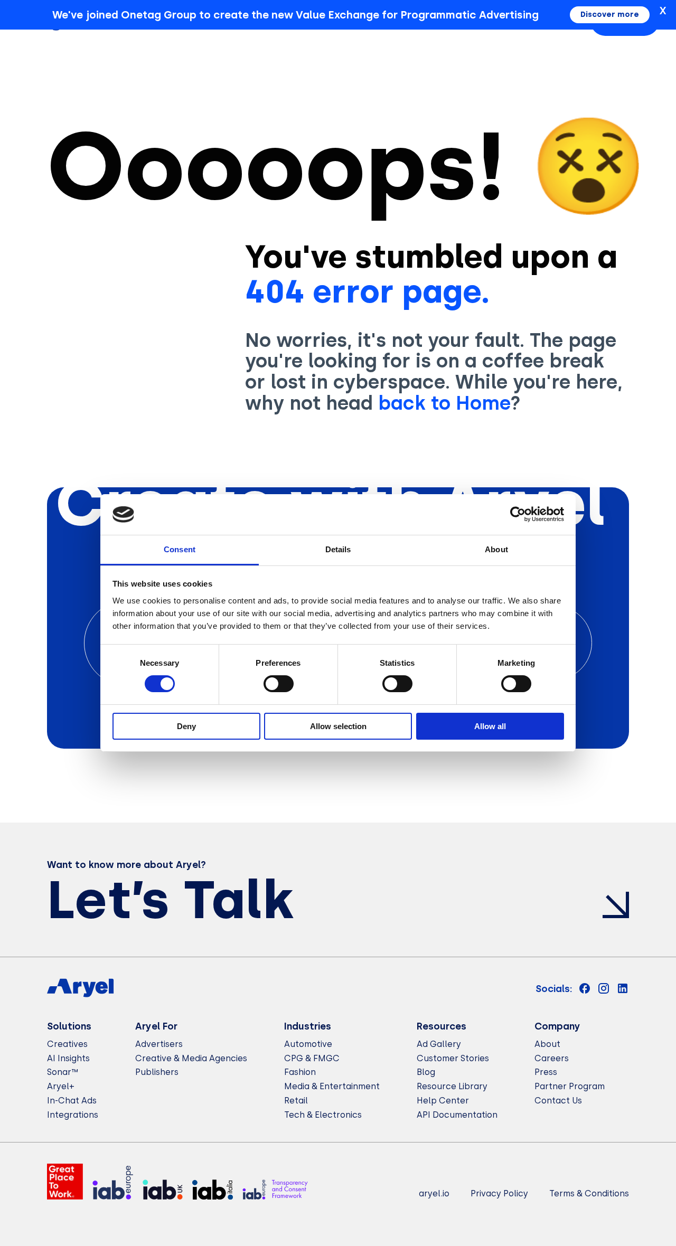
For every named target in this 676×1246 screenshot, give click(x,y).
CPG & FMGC (312, 1058)
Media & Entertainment (332, 1086)
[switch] (279, 683)
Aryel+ (60, 1086)
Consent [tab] (179, 549)
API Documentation (457, 1115)
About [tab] (496, 549)
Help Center (443, 1101)
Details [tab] (338, 549)
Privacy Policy (499, 1193)
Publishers (157, 1072)
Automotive (308, 1044)
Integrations (72, 1115)
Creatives (67, 1044)
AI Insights (68, 1058)
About (547, 1044)
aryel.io (434, 1193)
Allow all (490, 726)
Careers (551, 1058)
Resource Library (452, 1086)
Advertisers (159, 1044)
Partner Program (569, 1086)
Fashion (300, 1072)
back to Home (444, 403)
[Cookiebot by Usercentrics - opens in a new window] (518, 514)
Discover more (609, 14)
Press (545, 1072)
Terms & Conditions (589, 1193)
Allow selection (338, 726)
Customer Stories (453, 1058)
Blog (426, 1072)
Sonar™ (62, 1072)
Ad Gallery (439, 1044)
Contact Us (558, 1101)
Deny (186, 726)
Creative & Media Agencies (191, 1058)
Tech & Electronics (323, 1115)
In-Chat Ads (72, 1101)
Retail (296, 1101)
